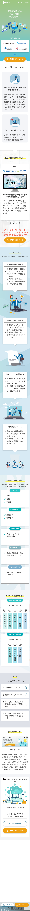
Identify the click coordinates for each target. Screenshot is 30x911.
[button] (14, 54)
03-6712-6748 (15, 813)
